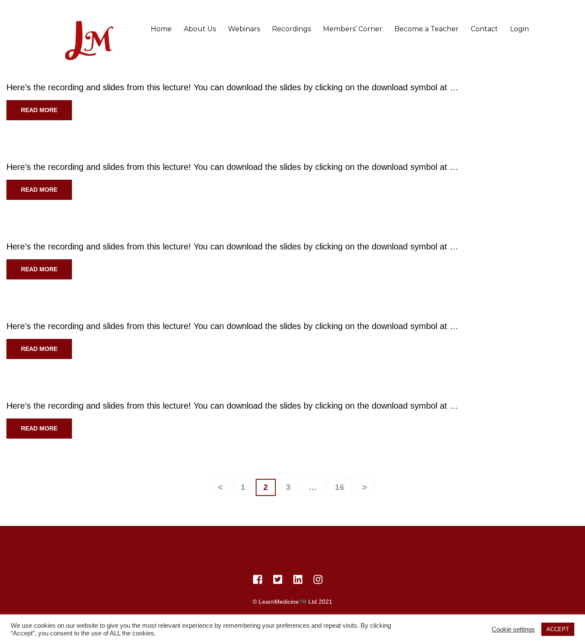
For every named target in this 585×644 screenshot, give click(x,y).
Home (161, 29)
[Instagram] (317, 581)
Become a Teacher (426, 29)
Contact (484, 29)
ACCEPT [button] (557, 629)
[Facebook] (257, 581)
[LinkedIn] (297, 581)
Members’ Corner (352, 29)
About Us (200, 29)
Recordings (291, 29)
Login (519, 29)
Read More (39, 110)
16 (343, 485)
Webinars (244, 29)
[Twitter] (277, 581)
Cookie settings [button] (513, 629)
